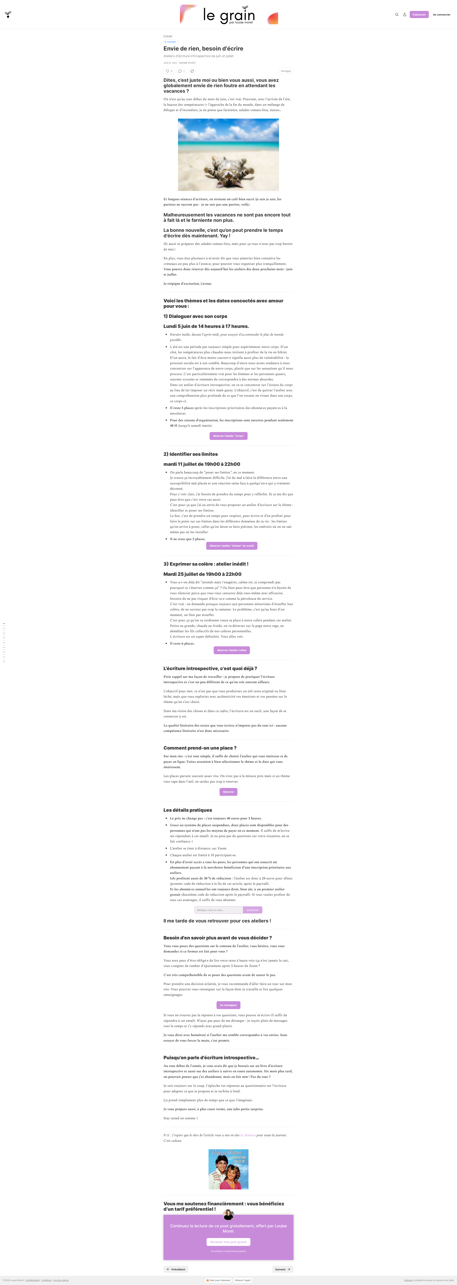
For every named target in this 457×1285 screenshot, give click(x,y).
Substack (408, 1280)
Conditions (46, 1280)
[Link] (158, 85)
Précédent (178, 1269)
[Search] (396, 14)
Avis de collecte (61, 1280)
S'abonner (419, 14)
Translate (171, 41)
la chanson (248, 1135)
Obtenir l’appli (243, 1280)
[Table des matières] (3, 642)
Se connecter (442, 14)
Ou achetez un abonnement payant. (228, 1251)
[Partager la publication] (404, 14)
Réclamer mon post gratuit (228, 1242)
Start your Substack (220, 1280)
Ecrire (168, 36)
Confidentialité (32, 1280)
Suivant (280, 1269)
